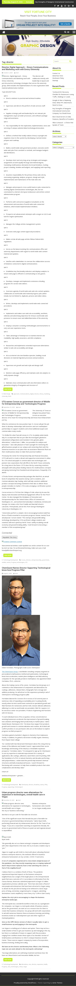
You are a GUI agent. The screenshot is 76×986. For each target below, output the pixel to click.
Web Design (6, 394)
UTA (26, 562)
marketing (47, 394)
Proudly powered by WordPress (25, 983)
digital (32, 394)
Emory (41, 394)
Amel (17, 73)
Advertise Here (57, 76)
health (45, 964)
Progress (13, 562)
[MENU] (74, 32)
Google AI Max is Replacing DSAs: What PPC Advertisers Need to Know (62, 102)
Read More (7, 389)
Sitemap (55, 80)
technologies (20, 562)
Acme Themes (57, 983)
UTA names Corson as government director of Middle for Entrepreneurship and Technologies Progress (26, 402)
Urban (21, 967)
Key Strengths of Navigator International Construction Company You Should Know (61, 110)
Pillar (46, 784)
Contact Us (56, 73)
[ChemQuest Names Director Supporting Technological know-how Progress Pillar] (16, 577)
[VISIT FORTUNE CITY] (3, 31)
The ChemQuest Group (10, 672)
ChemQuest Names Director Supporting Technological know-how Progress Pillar (26, 569)
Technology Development (10, 560)
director (36, 394)
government (45, 560)
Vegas (25, 967)
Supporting (11, 787)
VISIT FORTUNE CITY (38, 12)
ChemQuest (24, 784)
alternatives (24, 964)
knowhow (36, 784)
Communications (24, 394)
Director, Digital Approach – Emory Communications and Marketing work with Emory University (25, 68)
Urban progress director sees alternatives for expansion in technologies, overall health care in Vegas (23, 794)
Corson (23, 560)
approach (16, 394)
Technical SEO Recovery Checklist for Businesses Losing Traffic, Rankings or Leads (63, 94)
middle (4, 562)
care (29, 964)
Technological (19, 787)
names (8, 562)
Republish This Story (10, 537)
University (4, 396)
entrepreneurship (36, 560)
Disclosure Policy (58, 78)
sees (9, 967)
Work (9, 396)
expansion (40, 964)
